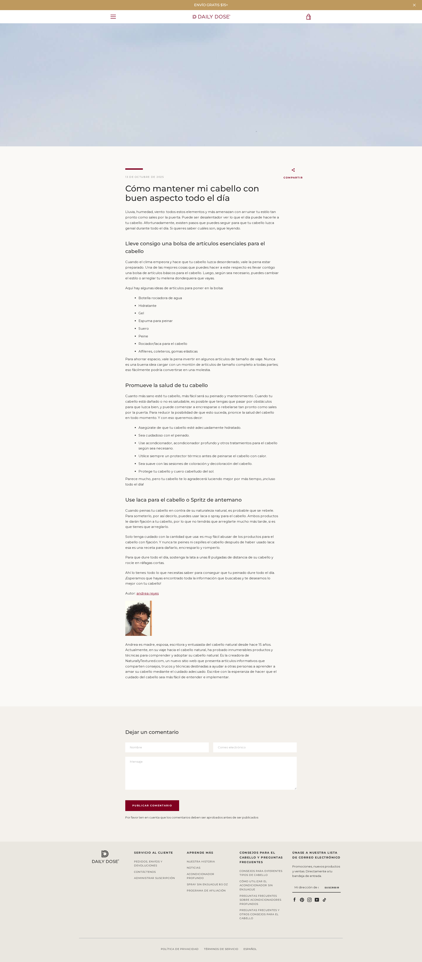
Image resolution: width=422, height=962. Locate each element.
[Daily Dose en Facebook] (294, 899)
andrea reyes (147, 593)
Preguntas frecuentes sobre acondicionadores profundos (260, 900)
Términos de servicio (221, 949)
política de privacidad (180, 949)
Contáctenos (145, 871)
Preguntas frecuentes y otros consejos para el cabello (260, 914)
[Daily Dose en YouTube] (317, 899)
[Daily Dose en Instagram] (309, 899)
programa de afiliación (206, 890)
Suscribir (332, 887)
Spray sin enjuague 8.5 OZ (207, 884)
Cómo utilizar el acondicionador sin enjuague (256, 885)
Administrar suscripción (154, 878)
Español (250, 949)
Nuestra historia (201, 861)
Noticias (193, 867)
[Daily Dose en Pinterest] (302, 899)
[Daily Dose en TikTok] (324, 899)
